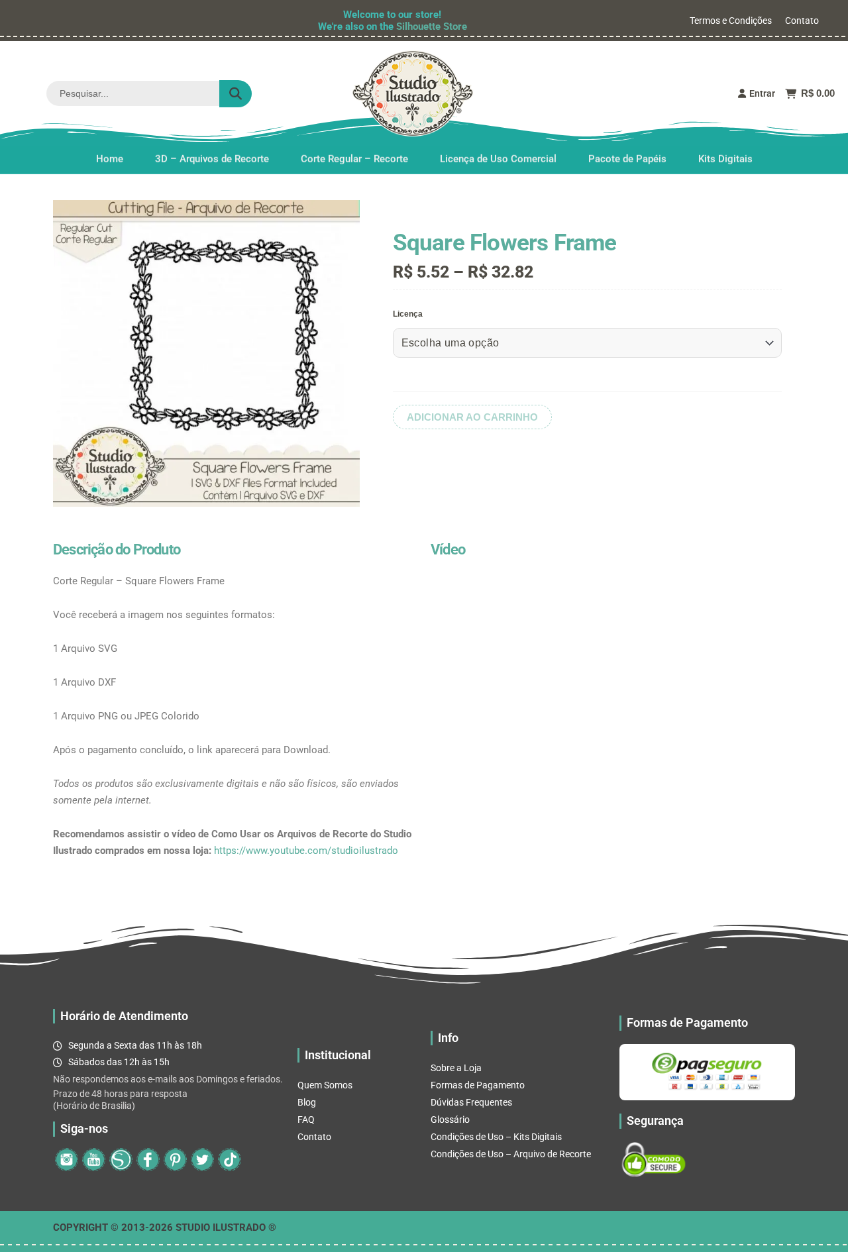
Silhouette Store (431, 26)
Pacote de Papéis (627, 158)
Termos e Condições (731, 20)
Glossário (450, 1119)
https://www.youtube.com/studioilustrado (306, 851)
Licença (408, 314)
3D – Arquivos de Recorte (212, 158)
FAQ (306, 1119)
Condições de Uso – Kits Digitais (496, 1136)
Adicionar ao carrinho (472, 417)
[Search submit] (235, 93)
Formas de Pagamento (478, 1085)
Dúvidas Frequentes (471, 1102)
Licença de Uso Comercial (498, 158)
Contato (802, 20)
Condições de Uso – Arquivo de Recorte (511, 1154)
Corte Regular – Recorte (354, 158)
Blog (306, 1102)
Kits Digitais (725, 158)
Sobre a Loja (456, 1068)
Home (109, 158)
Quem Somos (324, 1085)
